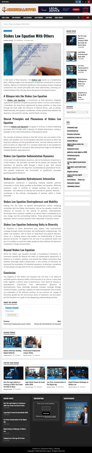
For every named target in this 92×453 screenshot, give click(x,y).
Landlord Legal (71, 159)
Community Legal (72, 127)
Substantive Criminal (73, 183)
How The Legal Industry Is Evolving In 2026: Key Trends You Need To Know (83, 40)
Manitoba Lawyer (50, 416)
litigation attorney (72, 171)
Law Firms (49, 17)
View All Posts (12, 315)
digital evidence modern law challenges (75, 145)
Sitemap (57, 449)
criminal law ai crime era (74, 137)
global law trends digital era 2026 (77, 152)
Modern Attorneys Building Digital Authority (12, 351)
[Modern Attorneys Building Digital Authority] (13, 342)
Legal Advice (59, 17)
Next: (47, 322)
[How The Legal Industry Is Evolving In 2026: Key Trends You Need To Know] (13, 373)
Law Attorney (16, 17)
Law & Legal (5, 17)
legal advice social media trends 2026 (76, 167)
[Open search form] (78, 17)
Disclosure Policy (47, 449)
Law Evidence (39, 17)
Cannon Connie (12, 307)
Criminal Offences (72, 141)
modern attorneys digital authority (74, 175)
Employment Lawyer (73, 149)
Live (87, 17)
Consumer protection (73, 134)
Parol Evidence (71, 180)
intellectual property (73, 155)
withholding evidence (73, 186)
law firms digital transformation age (76, 163)
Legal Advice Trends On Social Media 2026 (83, 54)
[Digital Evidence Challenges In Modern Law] (78, 373)
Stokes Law (81, 180)
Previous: (17, 322)
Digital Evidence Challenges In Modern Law (82, 81)
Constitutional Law (72, 131)
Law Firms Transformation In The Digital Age (83, 68)
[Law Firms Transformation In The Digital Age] (57, 373)
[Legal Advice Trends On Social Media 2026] (35, 373)
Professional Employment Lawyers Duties (31, 351)
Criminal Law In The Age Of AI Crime (82, 95)
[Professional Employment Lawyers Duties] (32, 342)
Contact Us (36, 449)
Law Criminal (27, 17)
